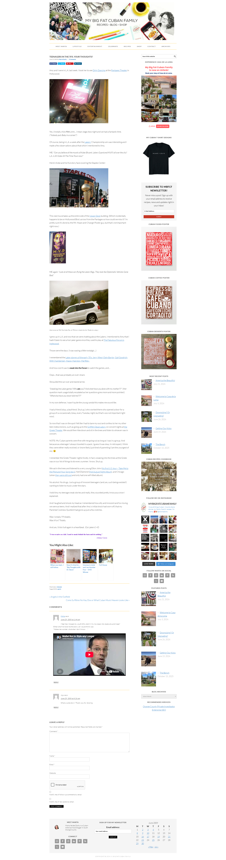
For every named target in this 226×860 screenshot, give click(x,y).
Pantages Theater (119, 70)
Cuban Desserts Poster (158, 331)
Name (52, 756)
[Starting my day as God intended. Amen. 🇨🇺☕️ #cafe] (154, 547)
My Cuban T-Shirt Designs (159, 138)
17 (148, 836)
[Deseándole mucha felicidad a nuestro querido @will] (163, 520)
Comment (53, 731)
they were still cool (63, 475)
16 (142, 836)
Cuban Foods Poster (159, 224)
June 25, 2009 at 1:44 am (70, 619)
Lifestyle (59, 587)
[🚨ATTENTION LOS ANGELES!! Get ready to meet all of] (145, 529)
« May (150, 847)
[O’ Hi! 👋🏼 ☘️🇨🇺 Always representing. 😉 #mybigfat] (173, 547)
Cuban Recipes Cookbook (159, 459)
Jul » (156, 847)
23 (142, 840)
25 (153, 840)
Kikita (63, 616)
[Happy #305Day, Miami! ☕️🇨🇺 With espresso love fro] (173, 529)
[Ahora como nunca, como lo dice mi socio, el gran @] (154, 538)
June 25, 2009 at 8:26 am (70, 698)
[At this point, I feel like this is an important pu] (163, 538)
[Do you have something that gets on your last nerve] (145, 520)
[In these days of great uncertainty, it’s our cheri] (173, 520)
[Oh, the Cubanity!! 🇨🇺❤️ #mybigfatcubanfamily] (163, 547)
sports (59, 589)
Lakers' (88, 142)
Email (52, 764)
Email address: (113, 827)
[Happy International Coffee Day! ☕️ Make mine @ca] (173, 538)
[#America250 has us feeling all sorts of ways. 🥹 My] (154, 520)
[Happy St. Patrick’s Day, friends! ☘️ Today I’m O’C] (154, 529)
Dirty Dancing (99, 70)
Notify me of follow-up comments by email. (65, 795)
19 (158, 836)
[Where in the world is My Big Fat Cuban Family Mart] (145, 547)
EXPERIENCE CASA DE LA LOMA (159, 62)
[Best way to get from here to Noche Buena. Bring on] (173, 556)
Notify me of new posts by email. (61, 802)
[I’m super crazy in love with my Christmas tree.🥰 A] (154, 556)
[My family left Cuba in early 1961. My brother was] (163, 529)
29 (137, 843)
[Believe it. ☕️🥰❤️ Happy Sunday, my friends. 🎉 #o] (145, 556)
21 (169, 836)
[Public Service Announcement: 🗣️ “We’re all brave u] (145, 538)
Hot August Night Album (100, 471)
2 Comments (72, 59)
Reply (56, 682)
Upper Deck (95, 216)
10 (148, 833)
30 (142, 843)
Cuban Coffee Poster (159, 278)
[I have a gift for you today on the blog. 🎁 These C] (163, 556)
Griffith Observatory (96, 427)
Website (52, 773)
